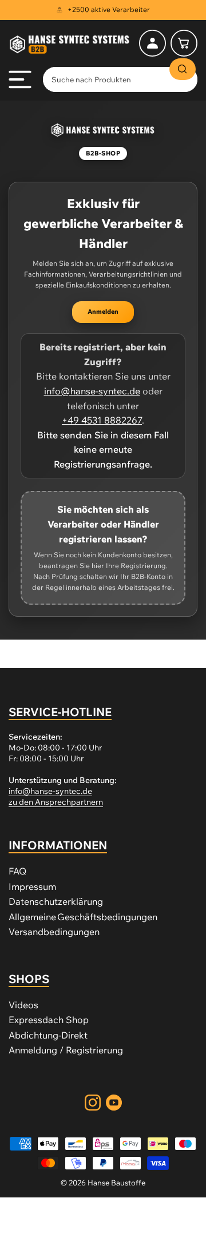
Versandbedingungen (54, 931)
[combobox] (120, 79)
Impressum (32, 886)
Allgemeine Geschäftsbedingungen (83, 916)
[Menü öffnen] (20, 79)
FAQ (17, 871)
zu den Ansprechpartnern (56, 802)
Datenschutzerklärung (56, 901)
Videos (23, 1005)
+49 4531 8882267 (102, 420)
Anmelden (103, 311)
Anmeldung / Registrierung (66, 1050)
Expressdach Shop (49, 1019)
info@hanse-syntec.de (92, 391)
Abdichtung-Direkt (48, 1035)
